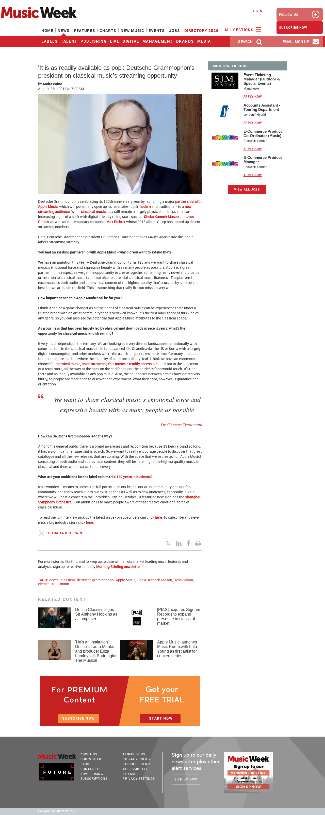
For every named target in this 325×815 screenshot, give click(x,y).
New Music (132, 30)
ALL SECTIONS (239, 29)
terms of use (135, 754)
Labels (49, 41)
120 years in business (133, 476)
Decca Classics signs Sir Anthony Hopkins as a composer (96, 614)
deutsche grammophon (95, 580)
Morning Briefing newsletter (118, 566)
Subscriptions (94, 778)
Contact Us (91, 769)
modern (145, 206)
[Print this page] (198, 543)
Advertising (91, 774)
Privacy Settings (139, 778)
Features (84, 30)
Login (257, 10)
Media (204, 41)
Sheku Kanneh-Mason (161, 216)
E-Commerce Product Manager (262, 159)
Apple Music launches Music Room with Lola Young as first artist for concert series (177, 649)
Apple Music (125, 580)
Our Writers (92, 759)
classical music (93, 211)
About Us (89, 754)
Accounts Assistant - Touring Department (261, 107)
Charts (108, 30)
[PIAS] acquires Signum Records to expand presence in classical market (178, 616)
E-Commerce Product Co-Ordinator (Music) (262, 133)
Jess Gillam (183, 580)
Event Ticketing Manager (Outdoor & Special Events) (261, 79)
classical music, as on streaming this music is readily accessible (106, 363)
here (158, 517)
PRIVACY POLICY (137, 759)
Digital (131, 41)
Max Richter (115, 221)
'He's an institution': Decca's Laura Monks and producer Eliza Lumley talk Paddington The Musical (96, 651)
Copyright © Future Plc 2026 (57, 811)
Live (114, 41)
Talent (69, 41)
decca (54, 580)
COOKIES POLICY (136, 764)
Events (157, 30)
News (64, 30)
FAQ (84, 764)
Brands (185, 41)
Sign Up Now (185, 779)
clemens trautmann (53, 583)
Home (47, 30)
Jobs (174, 30)
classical (68, 580)
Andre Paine (52, 83)
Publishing (93, 41)
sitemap (130, 774)
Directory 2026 (201, 30)
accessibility (135, 769)
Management (157, 41)
